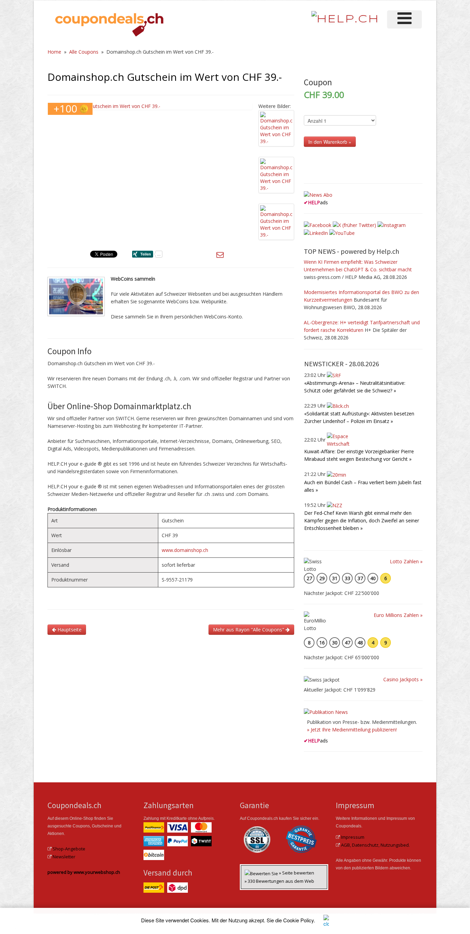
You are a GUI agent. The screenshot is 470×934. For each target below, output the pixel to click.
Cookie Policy (298, 920)
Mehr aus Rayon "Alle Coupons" (249, 629)
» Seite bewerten (296, 873)
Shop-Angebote (69, 849)
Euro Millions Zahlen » (398, 615)
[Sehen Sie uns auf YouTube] (342, 232)
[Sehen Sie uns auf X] (354, 224)
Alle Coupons (83, 51)
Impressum (352, 837)
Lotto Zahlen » (406, 561)
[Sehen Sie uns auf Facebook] (317, 224)
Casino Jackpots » (403, 679)
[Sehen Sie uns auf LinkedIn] (316, 232)
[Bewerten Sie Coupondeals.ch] (262, 873)
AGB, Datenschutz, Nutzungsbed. (375, 845)
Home (54, 51)
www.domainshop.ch (185, 550)
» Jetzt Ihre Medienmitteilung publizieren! (352, 729)
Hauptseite (69, 629)
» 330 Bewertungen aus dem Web (279, 881)
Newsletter (64, 857)
